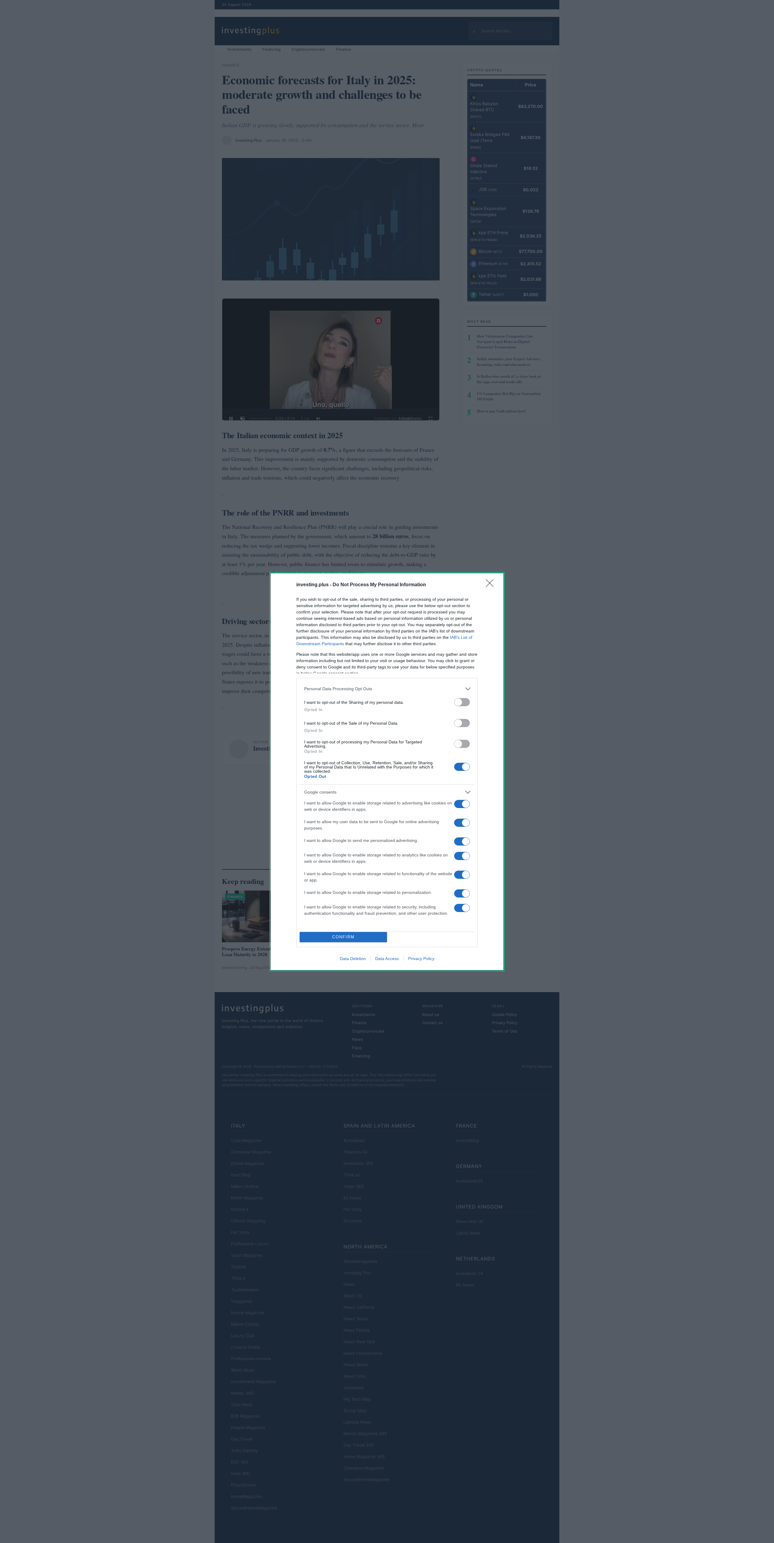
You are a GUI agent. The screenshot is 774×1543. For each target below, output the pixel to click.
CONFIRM (343, 937)
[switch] (462, 702)
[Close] (491, 585)
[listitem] (387, 689)
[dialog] (387, 771)
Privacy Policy (421, 958)
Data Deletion (353, 958)
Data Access (387, 958)
